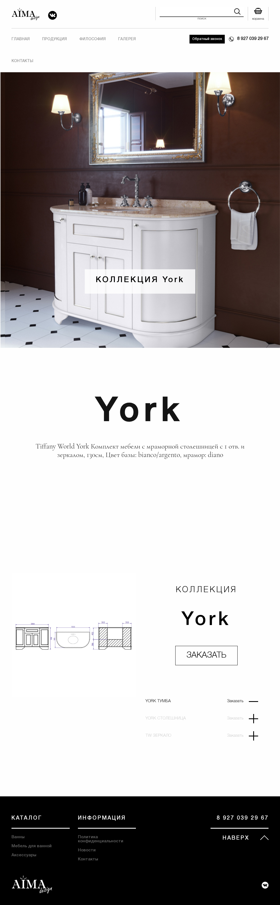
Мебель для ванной (31, 846)
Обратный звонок (207, 39)
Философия (92, 39)
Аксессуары (23, 855)
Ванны (18, 837)
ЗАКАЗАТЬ (206, 655)
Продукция (54, 39)
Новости (87, 850)
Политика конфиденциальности (100, 839)
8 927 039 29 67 (253, 39)
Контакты (22, 61)
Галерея (127, 39)
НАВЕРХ (236, 838)
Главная (20, 39)
